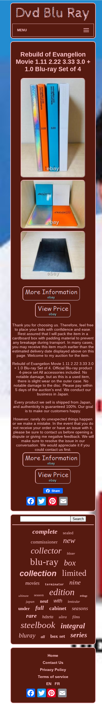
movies (32, 583)
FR (57, 684)
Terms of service (53, 676)
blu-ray (44, 562)
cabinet (57, 608)
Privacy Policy (53, 669)
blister (71, 553)
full (39, 608)
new (69, 540)
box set (57, 636)
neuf (44, 601)
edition (62, 592)
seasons (80, 608)
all (43, 637)
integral (73, 626)
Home (53, 655)
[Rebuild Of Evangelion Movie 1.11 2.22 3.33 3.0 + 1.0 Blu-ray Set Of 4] (53, 128)
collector (46, 550)
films (76, 617)
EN (48, 684)
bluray (27, 635)
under (24, 608)
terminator (54, 584)
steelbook (38, 625)
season (39, 595)
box (70, 562)
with (58, 601)
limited (74, 573)
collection (38, 573)
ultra (63, 616)
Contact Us (53, 662)
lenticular (74, 602)
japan (30, 601)
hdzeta (47, 616)
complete (44, 531)
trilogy (83, 595)
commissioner (44, 542)
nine (75, 582)
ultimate (23, 595)
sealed (68, 533)
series (78, 635)
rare (31, 615)
